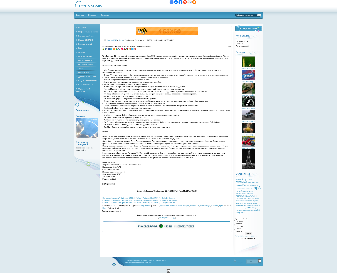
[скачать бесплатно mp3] (248, 168)
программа (164, 206)
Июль (121, 40)
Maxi (252, 205)
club (237, 198)
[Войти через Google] (189, 2)
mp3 (256, 187)
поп (257, 182)
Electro (249, 205)
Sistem (193, 206)
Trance (238, 191)
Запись (257, 205)
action (251, 191)
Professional (240, 193)
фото (246, 198)
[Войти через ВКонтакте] (176, 2)
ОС (158, 206)
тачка (244, 203)
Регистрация (164, 218)
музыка (241, 182)
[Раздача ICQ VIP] (165, 229)
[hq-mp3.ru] (167, 34)
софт (180, 206)
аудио (245, 208)
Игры (248, 196)
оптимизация (205, 206)
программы (241, 196)
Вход (172, 218)
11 (125, 40)
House (257, 198)
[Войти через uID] (172, 2)
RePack (252, 196)
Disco (249, 179)
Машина (238, 203)
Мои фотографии (248, 68)
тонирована (250, 203)
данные (245, 210)
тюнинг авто (245, 201)
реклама (239, 180)
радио (241, 198)
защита (240, 208)
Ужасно (239, 231)
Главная (110, 40)
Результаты (239, 236)
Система (214, 206)
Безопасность (240, 189)
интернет (243, 205)
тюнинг (238, 201)
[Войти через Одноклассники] (194, 2)
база (255, 203)
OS (198, 206)
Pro (245, 193)
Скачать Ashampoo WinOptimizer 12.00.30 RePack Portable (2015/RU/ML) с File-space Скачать (139, 200)
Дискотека (245, 191)
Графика (239, 210)
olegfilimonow (145, 206)
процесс (186, 206)
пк (236, 208)
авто (250, 201)
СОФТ (113, 206)
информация (252, 210)
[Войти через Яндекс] (185, 2)
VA (251, 189)
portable (239, 185)
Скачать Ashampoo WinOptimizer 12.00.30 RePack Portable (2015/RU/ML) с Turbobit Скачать (138, 198)
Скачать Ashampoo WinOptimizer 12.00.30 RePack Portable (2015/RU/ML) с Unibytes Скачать (139, 203)
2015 (115, 40)
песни (251, 182)
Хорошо (239, 224)
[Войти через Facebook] (180, 2)
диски (238, 205)
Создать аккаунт (248, 28)
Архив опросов (251, 236)
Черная (255, 201)
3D (256, 196)
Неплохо (239, 226)
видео (248, 189)
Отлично (239, 221)
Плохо (238, 229)
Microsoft (251, 198)
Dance (246, 185)
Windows (173, 206)
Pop (244, 179)
